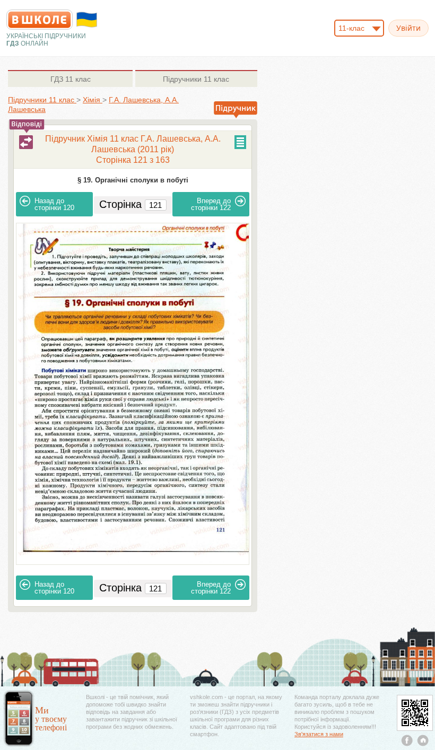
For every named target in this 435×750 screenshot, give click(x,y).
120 (54, 204)
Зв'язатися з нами (318, 734)
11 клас (70, 79)
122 (211, 204)
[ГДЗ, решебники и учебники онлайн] (39, 20)
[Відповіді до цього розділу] (26, 142)
